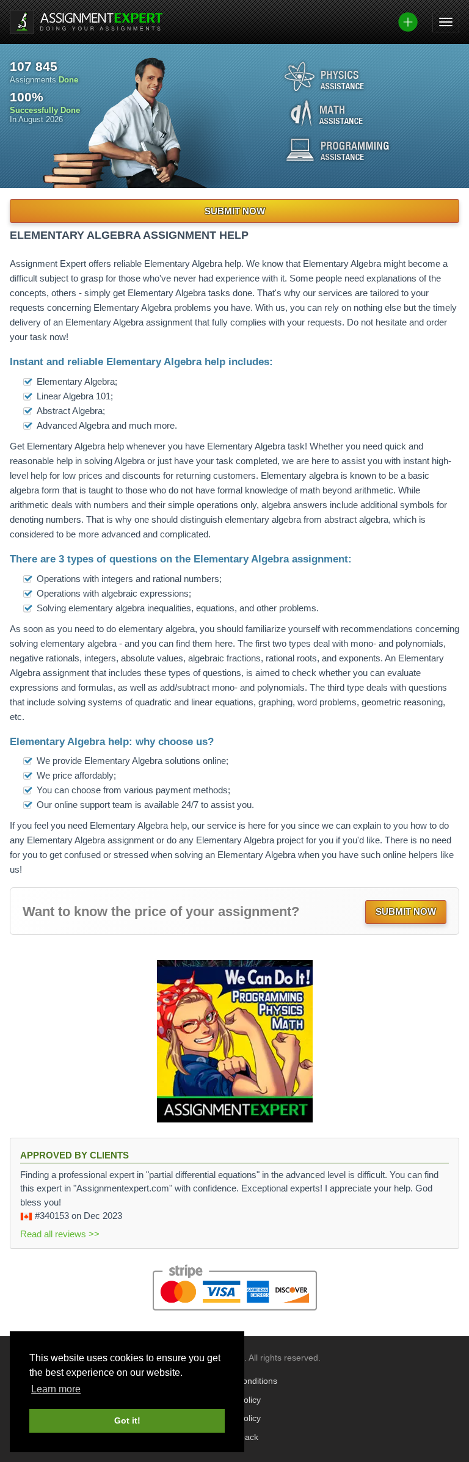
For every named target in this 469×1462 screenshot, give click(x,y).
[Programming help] (337, 149)
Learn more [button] (56, 1389)
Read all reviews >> (60, 1234)
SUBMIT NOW (235, 211)
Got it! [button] (127, 1420)
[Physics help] (324, 76)
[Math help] (327, 113)
